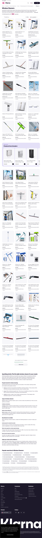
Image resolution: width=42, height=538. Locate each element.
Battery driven (5, 412)
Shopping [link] (6, 6)
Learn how (16, 14)
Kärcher (5, 387)
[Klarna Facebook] (16, 512)
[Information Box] (8, 17)
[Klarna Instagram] (24, 512)
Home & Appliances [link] (13, 6)
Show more (36, 12)
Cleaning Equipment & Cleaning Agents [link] (26, 6)
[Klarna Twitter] (21, 512)
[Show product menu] (39, 8)
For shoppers (4, 0)
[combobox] (33, 17)
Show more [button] (21, 364)
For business (9, 0)
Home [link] (18, 6)
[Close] (19, 526)
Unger (5, 391)
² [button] (7, 56)
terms (7, 471)
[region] (10, 531)
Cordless (3, 405)
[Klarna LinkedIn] (18, 512)
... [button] (34, 6)
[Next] (38, 157)
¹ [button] (19, 56)
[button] (32, 3)
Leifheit (5, 394)
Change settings (10, 534)
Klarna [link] (3, 6)
